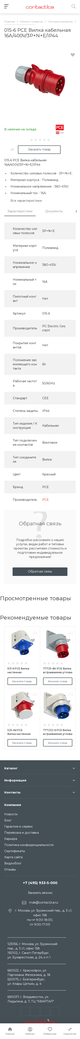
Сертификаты (14, 851)
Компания (12, 805)
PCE (45, 500)
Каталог (11, 768)
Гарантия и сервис (18, 826)
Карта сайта (13, 857)
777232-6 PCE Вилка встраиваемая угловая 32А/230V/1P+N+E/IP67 (58, 734)
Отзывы (10, 869)
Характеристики (19, 211)
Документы (54, 211)
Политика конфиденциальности (29, 845)
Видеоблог (13, 863)
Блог (8, 820)
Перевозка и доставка (21, 833)
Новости (10, 814)
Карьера (10, 839)
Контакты (12, 792)
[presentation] (76, 211)
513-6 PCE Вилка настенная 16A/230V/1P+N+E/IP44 (22, 672)
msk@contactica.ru (43, 902)
